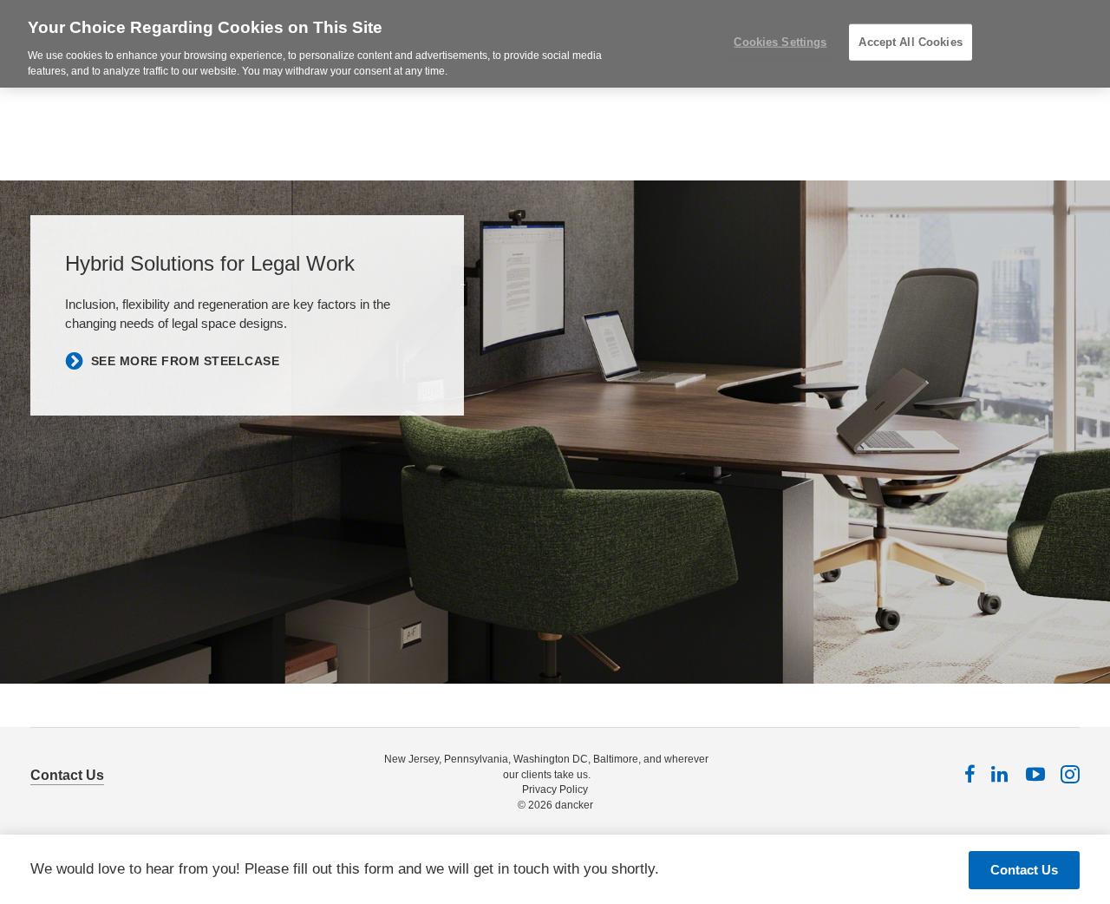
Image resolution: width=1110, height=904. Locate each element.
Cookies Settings (780, 42)
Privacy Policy (555, 789)
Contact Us (67, 775)
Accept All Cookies (910, 42)
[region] (555, 44)
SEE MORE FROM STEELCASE (185, 361)
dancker (574, 805)
